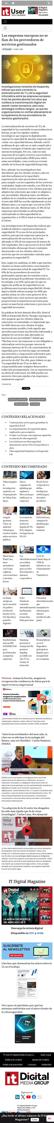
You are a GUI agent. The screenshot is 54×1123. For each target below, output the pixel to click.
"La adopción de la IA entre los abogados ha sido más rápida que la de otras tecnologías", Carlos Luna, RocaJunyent (25, 811)
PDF (31, 933)
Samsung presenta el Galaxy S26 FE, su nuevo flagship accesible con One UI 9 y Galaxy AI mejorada (26, 653)
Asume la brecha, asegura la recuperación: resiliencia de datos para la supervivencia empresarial (26, 681)
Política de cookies (13, 1060)
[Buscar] (6, 3)
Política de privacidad (12, 1064)
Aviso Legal (46, 1055)
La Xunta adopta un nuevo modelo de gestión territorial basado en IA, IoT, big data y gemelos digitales (9, 611)
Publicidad (46, 1064)
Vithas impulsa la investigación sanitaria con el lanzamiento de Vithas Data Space (10, 492)
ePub (39, 933)
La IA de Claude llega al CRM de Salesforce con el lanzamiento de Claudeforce (43, 566)
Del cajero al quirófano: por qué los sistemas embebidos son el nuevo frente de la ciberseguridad (27, 1009)
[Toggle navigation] (5, 21)
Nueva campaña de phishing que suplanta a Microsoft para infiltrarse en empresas (27, 492)
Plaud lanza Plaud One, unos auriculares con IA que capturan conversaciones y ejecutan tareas (10, 569)
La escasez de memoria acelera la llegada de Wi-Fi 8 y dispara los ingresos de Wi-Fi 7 (27, 527)
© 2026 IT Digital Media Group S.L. (18, 1055)
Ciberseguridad (21, 404)
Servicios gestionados (18, 400)
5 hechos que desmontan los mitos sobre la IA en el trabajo (27, 965)
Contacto (32, 1064)
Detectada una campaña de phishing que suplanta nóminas (43, 524)
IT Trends (35, 404)
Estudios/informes (37, 400)
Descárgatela (43, 15)
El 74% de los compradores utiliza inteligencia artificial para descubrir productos (42, 492)
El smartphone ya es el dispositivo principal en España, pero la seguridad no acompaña (43, 650)
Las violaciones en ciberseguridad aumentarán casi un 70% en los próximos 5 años (29, 445)
